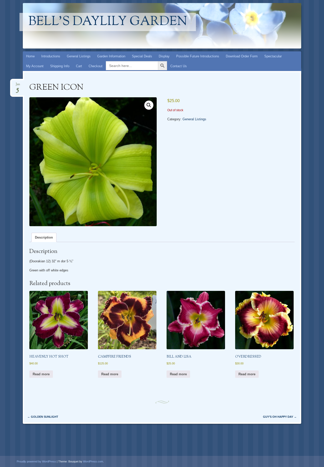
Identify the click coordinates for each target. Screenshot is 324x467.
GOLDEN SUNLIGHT (42, 416)
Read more (41, 374)
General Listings (79, 56)
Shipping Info (59, 66)
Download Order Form (242, 56)
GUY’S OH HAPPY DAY (280, 416)
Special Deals (142, 56)
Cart (79, 66)
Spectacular (273, 56)
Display (164, 56)
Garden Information (111, 56)
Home (30, 56)
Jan (18, 85)
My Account (35, 66)
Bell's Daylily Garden (107, 22)
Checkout (96, 66)
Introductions (50, 56)
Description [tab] (44, 237)
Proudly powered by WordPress (36, 461)
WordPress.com (93, 461)
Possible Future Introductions (197, 56)
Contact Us (178, 66)
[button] (148, 105)
